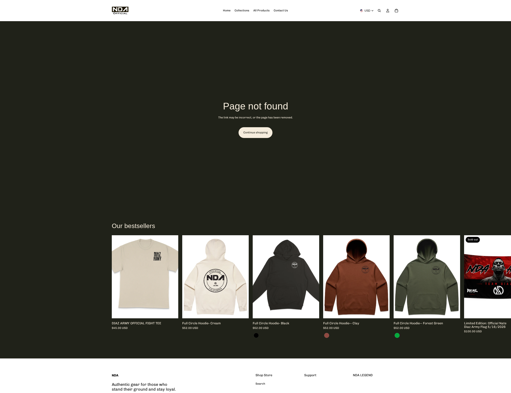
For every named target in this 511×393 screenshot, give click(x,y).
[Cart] (396, 10)
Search (260, 383)
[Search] (379, 10)
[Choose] (172, 312)
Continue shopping (255, 132)
